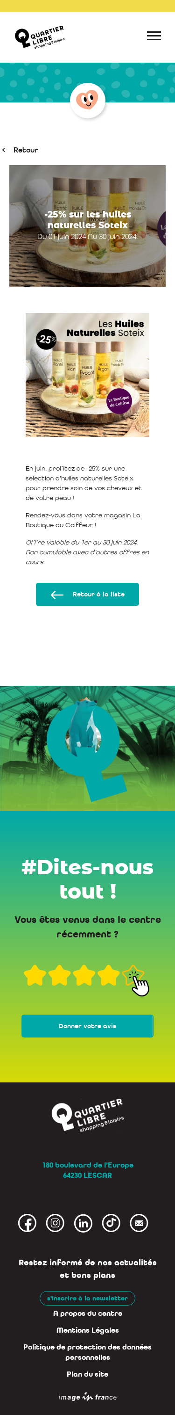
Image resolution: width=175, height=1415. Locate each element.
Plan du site (87, 1374)
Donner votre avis (87, 1026)
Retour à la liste (99, 594)
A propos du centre (87, 1313)
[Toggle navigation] (154, 37)
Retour (26, 149)
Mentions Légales (87, 1330)
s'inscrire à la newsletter (87, 1298)
